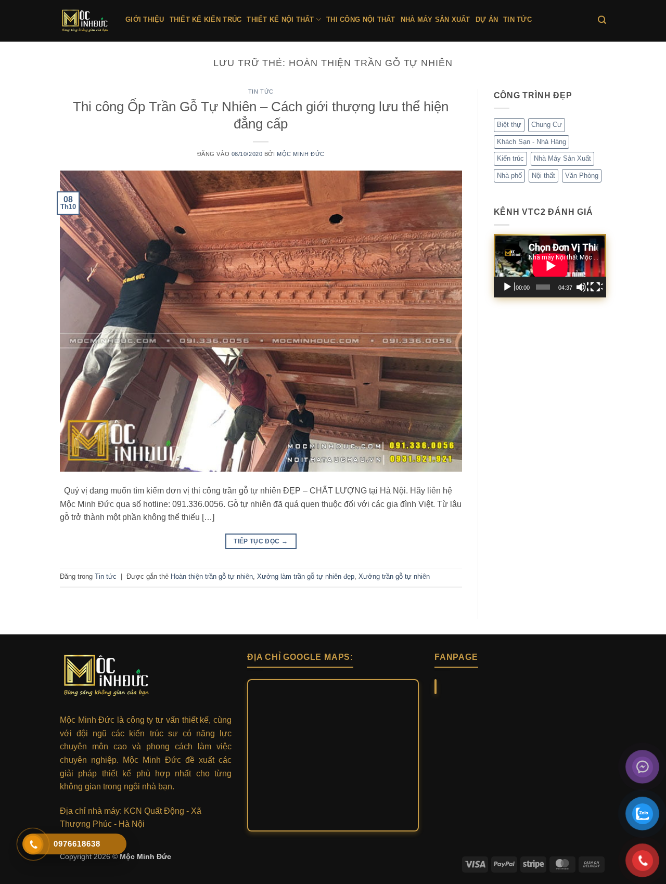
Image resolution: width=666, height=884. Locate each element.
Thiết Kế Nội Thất (280, 19)
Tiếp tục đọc (261, 541)
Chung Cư (546, 124)
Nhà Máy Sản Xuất (435, 19)
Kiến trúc (510, 158)
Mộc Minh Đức (301, 154)
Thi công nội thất (360, 19)
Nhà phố (509, 175)
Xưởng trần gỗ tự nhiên (394, 576)
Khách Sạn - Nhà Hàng (531, 142)
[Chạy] (508, 287)
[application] (550, 265)
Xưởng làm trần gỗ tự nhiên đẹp (305, 576)
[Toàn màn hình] (596, 287)
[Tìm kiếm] (602, 20)
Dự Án (487, 19)
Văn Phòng (581, 175)
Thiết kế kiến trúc (206, 19)
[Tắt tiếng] (582, 287)
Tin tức (517, 19)
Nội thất (543, 175)
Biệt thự (509, 124)
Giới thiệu (144, 19)
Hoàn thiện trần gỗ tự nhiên (212, 576)
